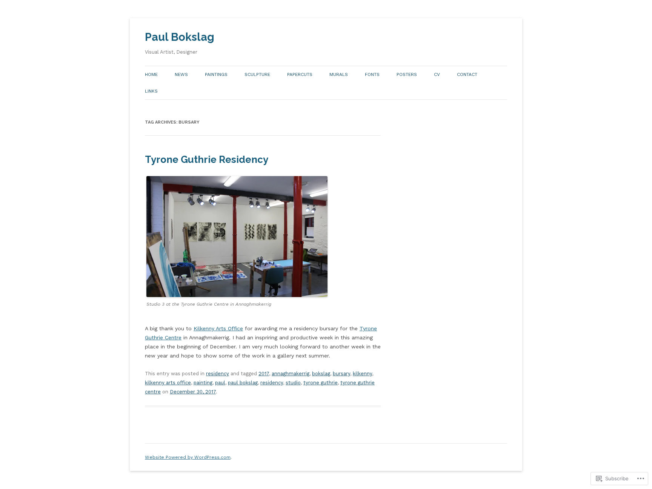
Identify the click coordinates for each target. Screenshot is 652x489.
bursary (341, 373)
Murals (338, 74)
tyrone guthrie (320, 382)
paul (220, 382)
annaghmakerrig (290, 373)
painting (203, 382)
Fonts (372, 74)
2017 (263, 373)
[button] (237, 236)
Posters (407, 74)
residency (217, 373)
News (181, 74)
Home (151, 74)
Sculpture (257, 74)
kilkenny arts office (168, 382)
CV (437, 74)
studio (293, 382)
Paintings (216, 74)
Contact (467, 74)
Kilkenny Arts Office (218, 328)
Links (151, 91)
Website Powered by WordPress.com (188, 457)
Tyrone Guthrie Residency (206, 159)
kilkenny (362, 373)
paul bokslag (243, 382)
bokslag (321, 373)
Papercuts (299, 74)
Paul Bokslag (179, 37)
